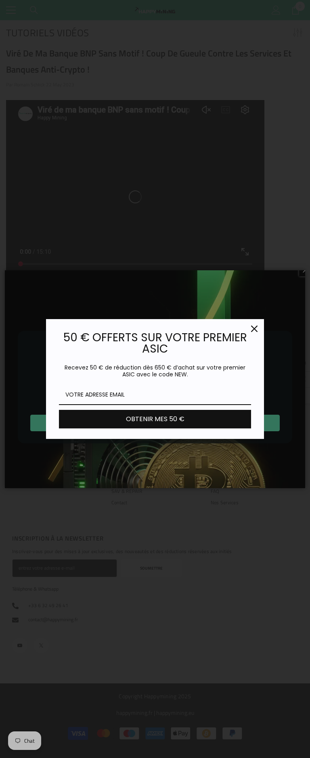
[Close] (254, 328)
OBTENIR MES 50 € (155, 419)
